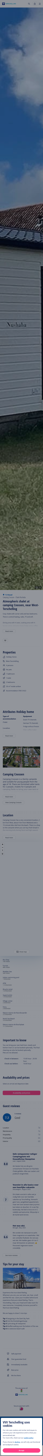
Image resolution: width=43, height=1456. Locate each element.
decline (17, 1442)
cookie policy (28, 1438)
